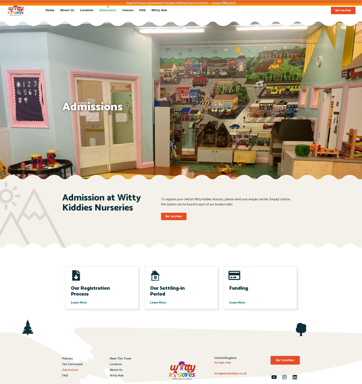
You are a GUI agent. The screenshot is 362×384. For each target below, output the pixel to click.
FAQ (142, 10)
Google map (222, 362)
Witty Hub (159, 10)
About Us (67, 10)
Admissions (108, 10)
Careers (128, 10)
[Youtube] (274, 377)
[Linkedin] (295, 377)
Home (50, 10)
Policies (67, 358)
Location (87, 10)
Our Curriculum (72, 364)
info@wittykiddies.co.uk (230, 373)
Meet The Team (120, 358)
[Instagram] (284, 377)
